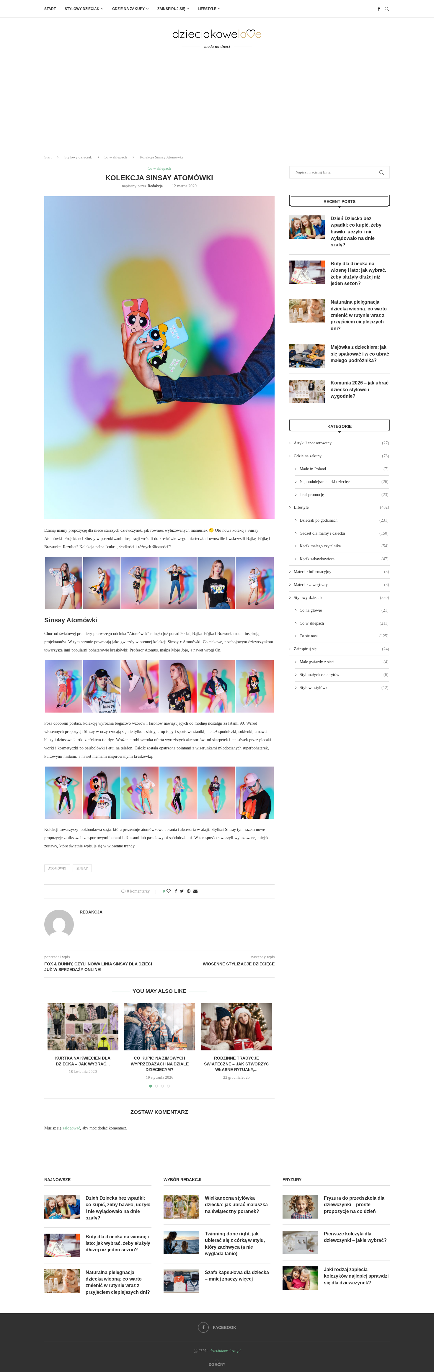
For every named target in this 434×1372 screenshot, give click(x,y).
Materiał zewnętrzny (341, 584)
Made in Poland (344, 469)
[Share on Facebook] (176, 891)
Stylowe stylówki (344, 687)
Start (50, 9)
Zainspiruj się (171, 9)
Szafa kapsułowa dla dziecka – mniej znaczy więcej (237, 1275)
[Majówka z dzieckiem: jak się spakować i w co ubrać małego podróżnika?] (307, 356)
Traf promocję (344, 494)
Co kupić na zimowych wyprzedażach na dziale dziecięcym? (160, 1064)
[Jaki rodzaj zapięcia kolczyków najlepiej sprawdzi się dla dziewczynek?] (300, 1278)
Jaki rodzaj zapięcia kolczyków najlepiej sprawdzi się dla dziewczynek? (356, 1276)
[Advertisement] (217, 105)
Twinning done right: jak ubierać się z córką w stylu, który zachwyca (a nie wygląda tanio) (235, 1243)
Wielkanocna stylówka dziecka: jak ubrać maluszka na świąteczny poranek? (236, 1205)
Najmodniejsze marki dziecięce (344, 481)
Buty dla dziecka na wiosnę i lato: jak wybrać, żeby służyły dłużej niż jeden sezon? (358, 273)
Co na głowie (344, 610)
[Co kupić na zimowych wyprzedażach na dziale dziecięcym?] (159, 1026)
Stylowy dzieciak (82, 9)
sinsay (82, 868)
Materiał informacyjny (341, 571)
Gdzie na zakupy (128, 9)
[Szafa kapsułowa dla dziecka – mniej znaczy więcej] (181, 1281)
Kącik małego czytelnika (344, 546)
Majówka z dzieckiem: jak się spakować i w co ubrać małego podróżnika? (360, 354)
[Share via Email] (195, 891)
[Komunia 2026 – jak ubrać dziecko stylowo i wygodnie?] (307, 391)
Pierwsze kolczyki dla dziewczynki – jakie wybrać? (355, 1237)
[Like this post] (169, 891)
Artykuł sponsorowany (341, 443)
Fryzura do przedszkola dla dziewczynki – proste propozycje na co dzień (354, 1205)
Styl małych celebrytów (344, 674)
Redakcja (155, 186)
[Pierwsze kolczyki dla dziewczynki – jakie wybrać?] (300, 1242)
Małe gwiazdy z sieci (344, 662)
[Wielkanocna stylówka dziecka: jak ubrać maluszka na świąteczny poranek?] (181, 1207)
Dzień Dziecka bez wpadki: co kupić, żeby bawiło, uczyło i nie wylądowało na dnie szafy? (356, 232)
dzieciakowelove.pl (225, 1350)
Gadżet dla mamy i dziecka (344, 533)
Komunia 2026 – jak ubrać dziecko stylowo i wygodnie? (360, 389)
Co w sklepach (115, 157)
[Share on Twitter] (182, 891)
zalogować (71, 1128)
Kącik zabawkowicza (344, 559)
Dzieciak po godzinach (344, 520)
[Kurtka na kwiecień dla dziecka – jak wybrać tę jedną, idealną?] (83, 1026)
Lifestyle (207, 9)
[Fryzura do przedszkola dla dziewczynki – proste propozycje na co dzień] (300, 1207)
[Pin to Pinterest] (188, 891)
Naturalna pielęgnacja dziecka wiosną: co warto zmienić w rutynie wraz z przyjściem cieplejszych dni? (359, 315)
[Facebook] (379, 8)
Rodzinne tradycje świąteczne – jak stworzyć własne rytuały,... (236, 1064)
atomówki (57, 868)
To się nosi (344, 636)
